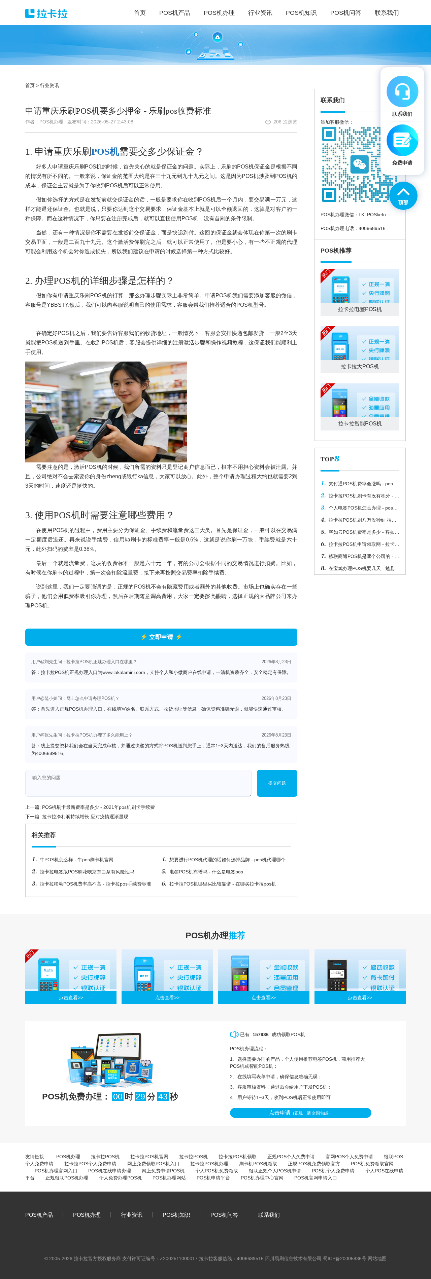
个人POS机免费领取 (216, 1170)
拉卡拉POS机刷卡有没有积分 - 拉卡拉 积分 (360, 497)
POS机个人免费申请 (333, 1170)
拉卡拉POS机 (105, 1156)
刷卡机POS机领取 (258, 1163)
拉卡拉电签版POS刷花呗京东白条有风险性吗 (87, 871)
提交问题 (277, 783)
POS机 (105, 151)
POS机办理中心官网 (262, 1177)
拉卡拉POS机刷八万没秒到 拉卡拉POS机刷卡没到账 (358, 521)
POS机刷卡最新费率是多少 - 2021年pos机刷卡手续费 (98, 807)
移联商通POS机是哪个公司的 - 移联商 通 (360, 558)
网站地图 (377, 1258)
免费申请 (402, 162)
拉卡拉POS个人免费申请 (90, 1163)
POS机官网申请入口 (315, 1177)
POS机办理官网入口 (56, 1170)
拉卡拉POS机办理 (209, 1163)
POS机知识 (176, 1215)
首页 (30, 85)
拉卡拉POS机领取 (238, 1156)
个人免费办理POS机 (120, 1177)
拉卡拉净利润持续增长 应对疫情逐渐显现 (85, 816)
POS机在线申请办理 (109, 1170)
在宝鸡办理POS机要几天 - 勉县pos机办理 (358, 570)
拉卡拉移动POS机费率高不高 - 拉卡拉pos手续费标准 (95, 884)
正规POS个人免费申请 (291, 1156)
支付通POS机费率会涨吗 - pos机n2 (359, 485)
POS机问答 (224, 1215)
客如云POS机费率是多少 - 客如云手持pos (360, 533)
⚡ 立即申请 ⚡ (161, 637)
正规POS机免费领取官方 (314, 1163)
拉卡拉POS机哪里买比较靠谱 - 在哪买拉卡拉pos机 (222, 884)
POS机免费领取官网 (372, 1163)
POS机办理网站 (169, 1177)
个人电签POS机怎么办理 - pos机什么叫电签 (359, 509)
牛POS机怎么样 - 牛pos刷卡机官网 (76, 859)
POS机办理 (68, 1156)
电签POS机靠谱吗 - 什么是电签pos (206, 871)
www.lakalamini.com (123, 672)
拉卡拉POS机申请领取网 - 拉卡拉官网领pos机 (360, 545)
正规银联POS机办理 (66, 1177)
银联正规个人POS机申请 (275, 1170)
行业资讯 (49, 85)
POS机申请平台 (213, 1177)
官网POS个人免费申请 (349, 1156)
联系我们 (269, 1215)
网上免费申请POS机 (163, 1170)
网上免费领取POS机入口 (153, 1163)
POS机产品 (39, 1215)
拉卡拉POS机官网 (149, 1156)
